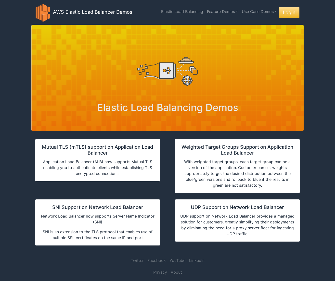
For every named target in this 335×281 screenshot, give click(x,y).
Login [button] (289, 12)
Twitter (137, 260)
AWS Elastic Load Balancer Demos (91, 12)
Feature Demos (221, 11)
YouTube (177, 260)
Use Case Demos (258, 11)
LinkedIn (197, 260)
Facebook (156, 260)
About (176, 272)
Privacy (160, 272)
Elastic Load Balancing (182, 11)
